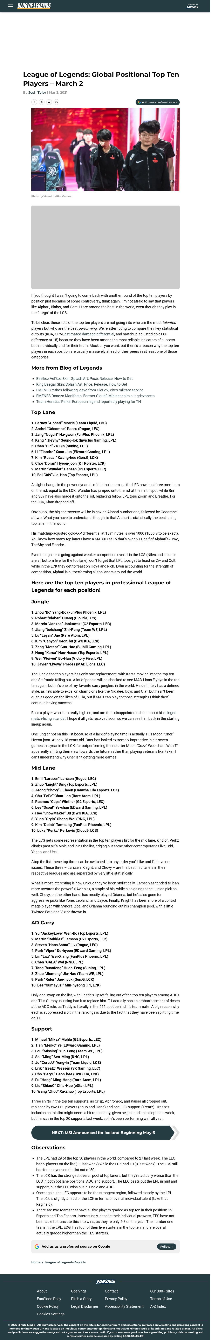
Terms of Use (161, 1299)
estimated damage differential (89, 334)
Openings (79, 1291)
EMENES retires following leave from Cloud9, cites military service (89, 390)
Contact (111, 1291)
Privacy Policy (116, 1299)
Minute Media (26, 1324)
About (42, 1291)
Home (35, 1262)
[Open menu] (10, 6)
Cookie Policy (48, 1306)
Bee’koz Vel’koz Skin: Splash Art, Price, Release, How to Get (84, 378)
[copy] (56, 102)
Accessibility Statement (124, 1306)
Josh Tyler (37, 92)
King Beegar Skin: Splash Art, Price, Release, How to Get (81, 384)
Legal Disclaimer (84, 1306)
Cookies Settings (50, 1314)
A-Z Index (158, 1306)
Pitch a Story (81, 1299)
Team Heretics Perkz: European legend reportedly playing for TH (88, 401)
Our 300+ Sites (162, 1291)
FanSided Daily (49, 1299)
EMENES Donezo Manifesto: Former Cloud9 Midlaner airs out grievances (95, 396)
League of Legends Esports (65, 1262)
